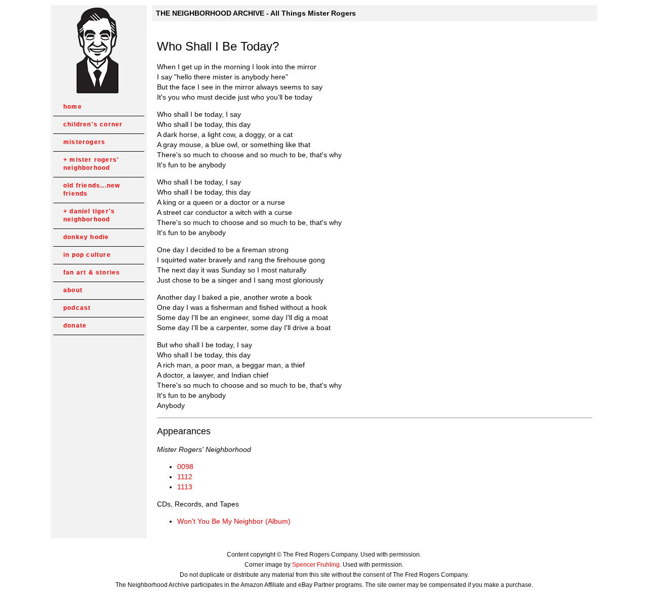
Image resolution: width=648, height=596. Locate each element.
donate (75, 325)
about (73, 290)
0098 (185, 467)
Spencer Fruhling (316, 564)
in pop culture (87, 254)
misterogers (84, 142)
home (72, 106)
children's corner (93, 124)
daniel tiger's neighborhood (89, 215)
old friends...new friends (91, 189)
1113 (184, 487)
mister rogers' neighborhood (91, 163)
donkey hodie (86, 237)
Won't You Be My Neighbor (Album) (234, 521)
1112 (184, 477)
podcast (77, 307)
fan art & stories (91, 272)
